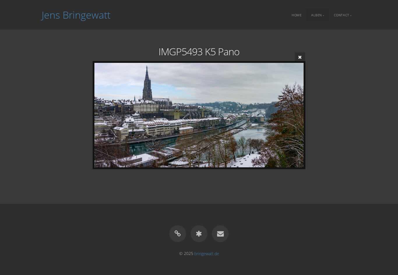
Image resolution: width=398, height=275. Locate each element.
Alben (316, 15)
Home (297, 15)
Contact (341, 15)
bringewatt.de (206, 253)
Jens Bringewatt (76, 15)
